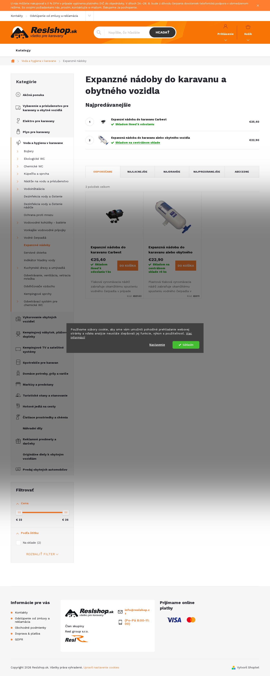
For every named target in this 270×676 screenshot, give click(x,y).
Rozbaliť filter (40, 554)
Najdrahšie (171, 171)
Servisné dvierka (35, 252)
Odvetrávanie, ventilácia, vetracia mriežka (47, 277)
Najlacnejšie (137, 171)
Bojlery (29, 151)
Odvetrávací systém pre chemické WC (40, 303)
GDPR (19, 639)
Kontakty (17, 15)
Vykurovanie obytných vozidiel (40, 319)
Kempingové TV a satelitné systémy (43, 349)
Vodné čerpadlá (35, 237)
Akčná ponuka (33, 95)
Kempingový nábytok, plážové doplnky (45, 334)
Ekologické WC (34, 158)
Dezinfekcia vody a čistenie (43, 196)
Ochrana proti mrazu (38, 215)
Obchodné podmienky (30, 627)
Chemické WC (33, 166)
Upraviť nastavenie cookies (101, 667)
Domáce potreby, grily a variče (45, 373)
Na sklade (31, 542)
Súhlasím (188, 345)
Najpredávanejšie (206, 171)
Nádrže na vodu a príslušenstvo (46, 181)
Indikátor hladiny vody (39, 260)
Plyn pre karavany (36, 132)
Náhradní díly (32, 428)
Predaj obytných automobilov (45, 469)
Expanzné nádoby (37, 245)
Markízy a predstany (38, 384)
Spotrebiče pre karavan (40, 362)
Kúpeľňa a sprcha (36, 173)
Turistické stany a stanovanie (45, 395)
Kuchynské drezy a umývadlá (44, 267)
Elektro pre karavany (38, 121)
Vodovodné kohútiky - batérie (45, 222)
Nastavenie (157, 344)
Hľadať (162, 32)
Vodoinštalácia (34, 188)
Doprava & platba (27, 633)
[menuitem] (23, 50)
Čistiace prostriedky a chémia (45, 417)
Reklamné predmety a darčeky (39, 441)
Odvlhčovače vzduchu (39, 286)
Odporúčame (102, 171)
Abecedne (242, 171)
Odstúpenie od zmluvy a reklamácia (54, 15)
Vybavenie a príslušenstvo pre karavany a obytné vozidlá (45, 108)
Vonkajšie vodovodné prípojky (45, 230)
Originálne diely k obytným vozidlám (43, 456)
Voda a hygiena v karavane (43, 143)
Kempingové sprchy (37, 293)
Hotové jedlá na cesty (39, 406)
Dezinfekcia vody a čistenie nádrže (43, 205)
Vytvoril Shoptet (248, 667)
